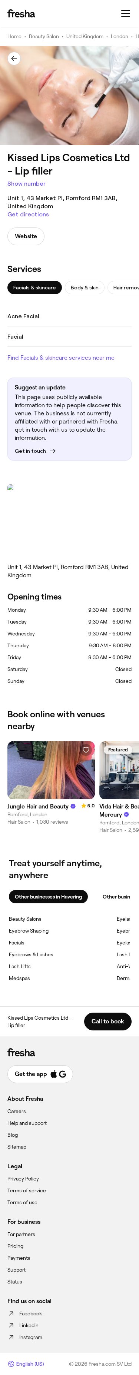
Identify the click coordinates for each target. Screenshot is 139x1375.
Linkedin (29, 1325)
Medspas (19, 978)
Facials (16, 943)
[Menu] (126, 13)
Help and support (27, 1123)
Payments (18, 1258)
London (119, 36)
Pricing (15, 1246)
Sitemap (16, 1147)
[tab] (34, 287)
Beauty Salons (25, 919)
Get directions (28, 214)
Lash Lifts (20, 966)
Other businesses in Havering (48, 897)
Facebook (30, 1313)
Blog (12, 1135)
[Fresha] (21, 13)
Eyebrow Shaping (29, 931)
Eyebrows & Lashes (31, 954)
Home (14, 36)
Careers (16, 1111)
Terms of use (22, 1202)
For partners (21, 1234)
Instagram (30, 1337)
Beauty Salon (44, 36)
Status (14, 1282)
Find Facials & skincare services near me (61, 358)
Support (16, 1270)
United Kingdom (84, 36)
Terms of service (26, 1190)
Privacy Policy (23, 1179)
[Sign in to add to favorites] (86, 750)
